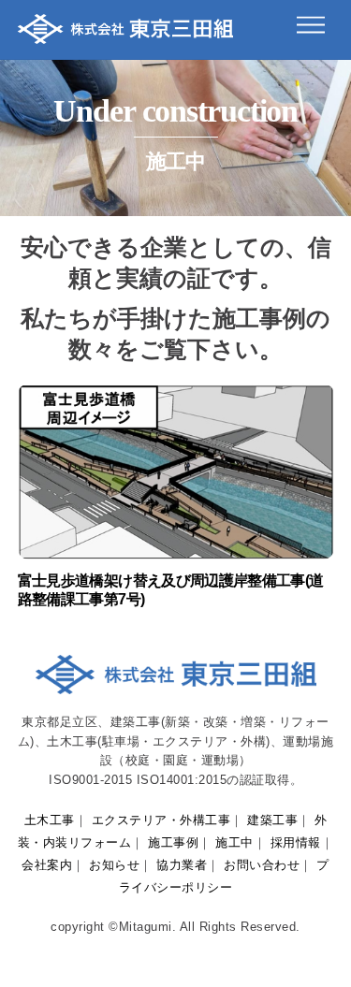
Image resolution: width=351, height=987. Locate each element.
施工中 (234, 842)
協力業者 (181, 865)
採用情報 (296, 842)
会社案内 (47, 865)
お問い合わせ (262, 865)
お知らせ (114, 865)
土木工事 (49, 820)
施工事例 (173, 842)
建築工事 (272, 820)
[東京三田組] (125, 35)
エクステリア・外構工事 (161, 820)
